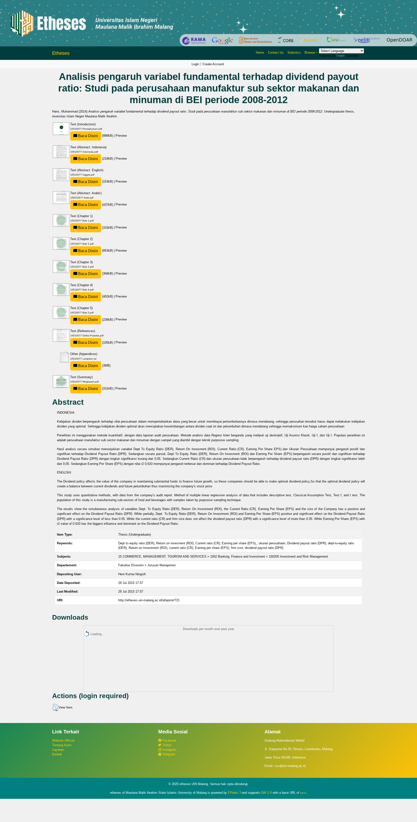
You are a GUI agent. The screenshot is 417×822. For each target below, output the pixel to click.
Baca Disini (87, 136)
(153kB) (95, 181)
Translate (351, 55)
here (303, 792)
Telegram (168, 754)
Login (195, 64)
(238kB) (95, 319)
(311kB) (95, 388)
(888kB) (95, 135)
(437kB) (95, 204)
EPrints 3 (234, 792)
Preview (121, 135)
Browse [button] (310, 52)
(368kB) (95, 273)
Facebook (168, 740)
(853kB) (95, 250)
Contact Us (276, 52)
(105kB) (95, 342)
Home (260, 52)
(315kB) (95, 227)
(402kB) (95, 296)
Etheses (61, 53)
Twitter (166, 745)
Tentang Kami (61, 745)
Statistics (294, 52)
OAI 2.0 (266, 792)
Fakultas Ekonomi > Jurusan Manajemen (147, 565)
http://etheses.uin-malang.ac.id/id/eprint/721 (149, 600)
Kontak (57, 754)
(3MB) (94, 365)
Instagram (168, 749)
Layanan (58, 749)
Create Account (213, 64)
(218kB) (95, 158)
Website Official (63, 740)
